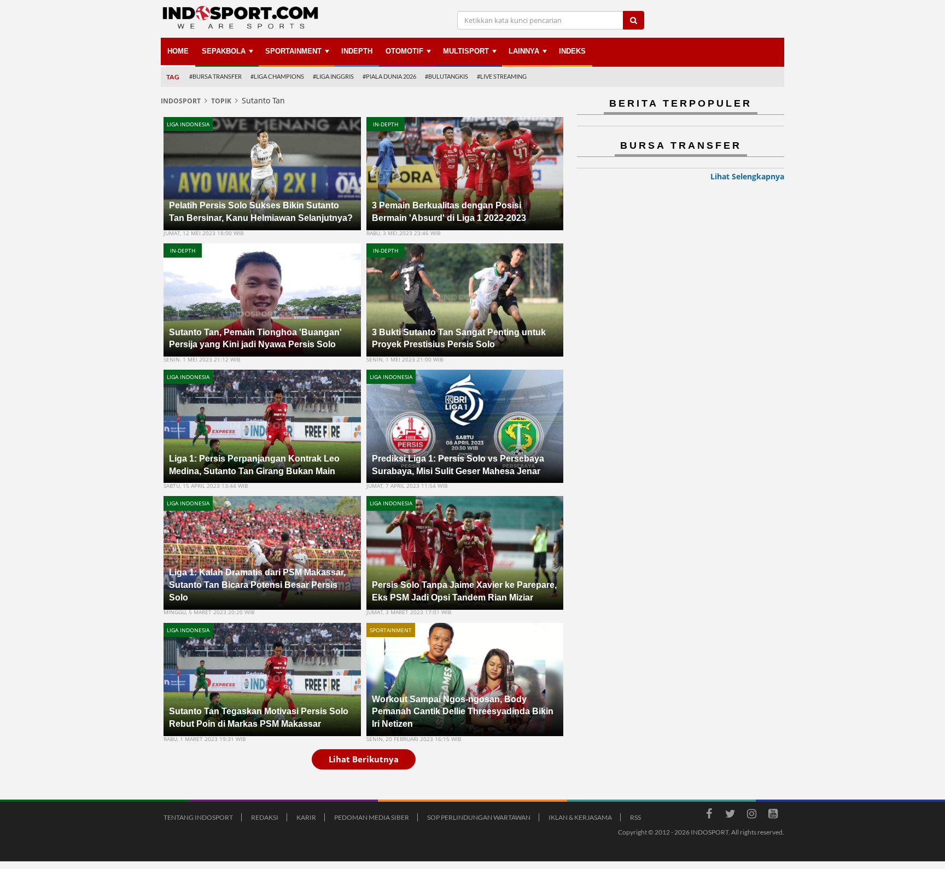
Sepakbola (224, 51)
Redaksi (264, 817)
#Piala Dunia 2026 (389, 76)
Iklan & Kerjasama (580, 817)
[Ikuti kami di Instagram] (751, 815)
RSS (635, 817)
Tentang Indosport (198, 817)
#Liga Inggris (333, 76)
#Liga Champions (277, 76)
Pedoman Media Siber (371, 817)
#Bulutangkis (446, 76)
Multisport (466, 51)
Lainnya (524, 51)
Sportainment (293, 51)
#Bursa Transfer (215, 76)
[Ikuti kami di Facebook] (709, 815)
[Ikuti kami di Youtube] (772, 815)
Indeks (572, 51)
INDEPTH (356, 51)
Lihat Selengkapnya (747, 176)
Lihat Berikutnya (364, 759)
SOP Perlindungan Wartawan (478, 817)
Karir (306, 817)
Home (178, 51)
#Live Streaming (502, 76)
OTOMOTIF (404, 51)
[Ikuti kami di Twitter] (730, 815)
